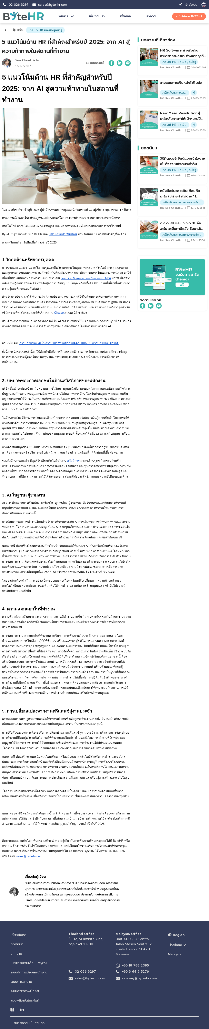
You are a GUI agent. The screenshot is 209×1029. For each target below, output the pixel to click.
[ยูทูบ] (159, 306)
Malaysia (174, 954)
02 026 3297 (85, 971)
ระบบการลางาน (21, 981)
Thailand (175, 944)
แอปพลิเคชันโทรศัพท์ (24, 1000)
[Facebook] (12, 1009)
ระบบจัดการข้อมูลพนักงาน (28, 972)
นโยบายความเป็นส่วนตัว (27, 1023)
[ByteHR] (23, 19)
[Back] (5, 30)
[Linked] (22, 1009)
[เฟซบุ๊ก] (111, 63)
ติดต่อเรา (16, 944)
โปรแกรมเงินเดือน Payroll (28, 963)
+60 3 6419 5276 (135, 971)
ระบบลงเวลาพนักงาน (25, 991)
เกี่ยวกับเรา (97, 16)
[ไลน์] (128, 63)
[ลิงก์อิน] (119, 63)
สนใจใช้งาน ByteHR (189, 16)
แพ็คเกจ (125, 16)
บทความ (151, 16)
